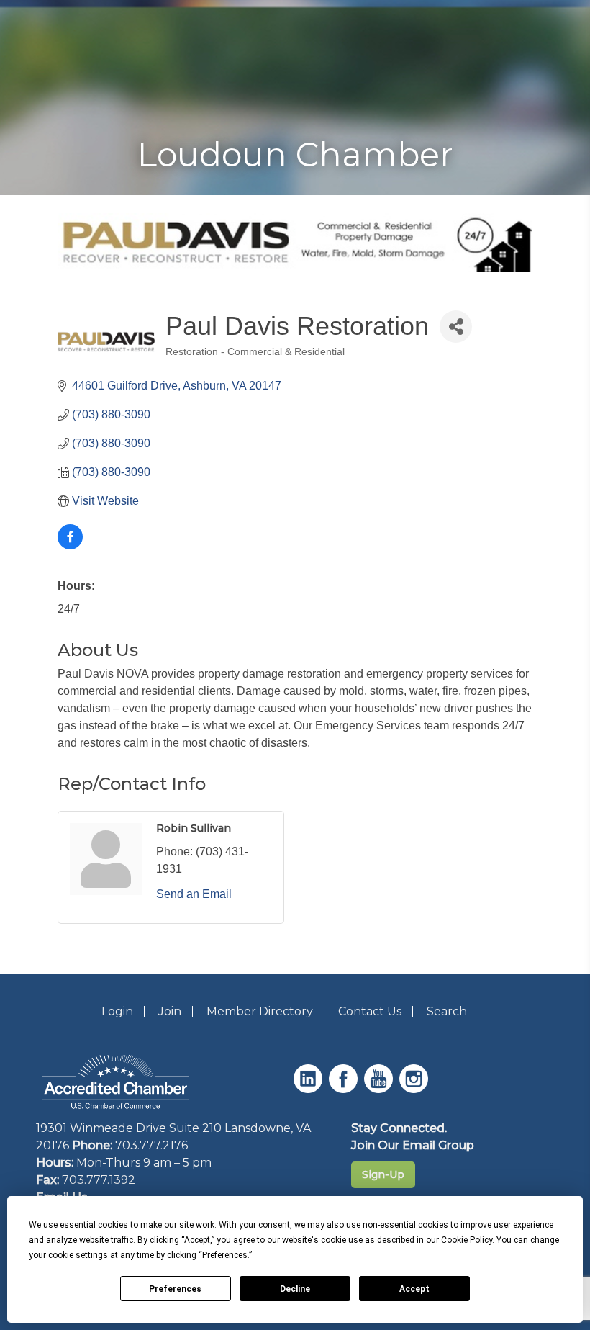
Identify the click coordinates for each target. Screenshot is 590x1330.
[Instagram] (415, 1089)
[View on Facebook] (70, 545)
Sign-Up (383, 1174)
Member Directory (259, 1011)
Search (447, 1011)
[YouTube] (380, 1089)
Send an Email (194, 894)
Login (117, 1011)
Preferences (175, 1289)
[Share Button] (456, 326)
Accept (414, 1289)
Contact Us (369, 1011)
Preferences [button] (225, 1255)
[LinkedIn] (310, 1089)
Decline (295, 1289)
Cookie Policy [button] (466, 1240)
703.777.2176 (151, 1145)
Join (169, 1011)
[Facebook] (345, 1089)
